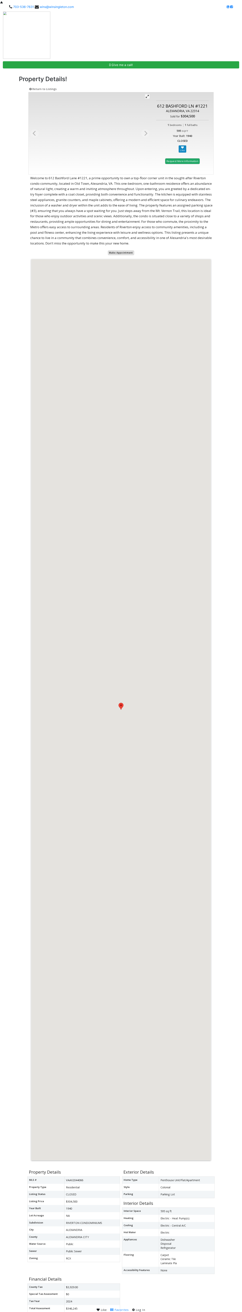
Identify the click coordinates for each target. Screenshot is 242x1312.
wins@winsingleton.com (57, 7)
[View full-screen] (147, 96)
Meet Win (119, 35)
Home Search (97, 35)
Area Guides (181, 35)
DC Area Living (207, 35)
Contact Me (229, 35)
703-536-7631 (23, 7)
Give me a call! (122, 65)
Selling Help (158, 35)
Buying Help (137, 35)
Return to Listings (44, 89)
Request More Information (182, 161)
